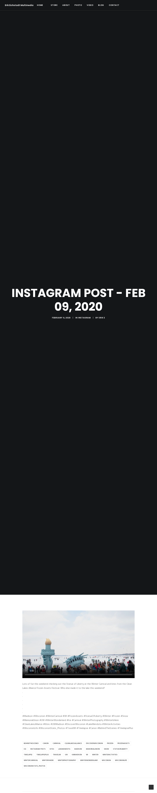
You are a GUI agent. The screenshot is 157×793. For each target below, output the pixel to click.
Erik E (102, 317)
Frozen (110, 743)
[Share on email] (94, 785)
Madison (78, 749)
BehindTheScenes (31, 743)
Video (90, 5)
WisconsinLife (121, 760)
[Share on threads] (70, 785)
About (66, 5)
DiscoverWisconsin (94, 743)
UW (66, 754)
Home (40, 5)
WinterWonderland (89, 760)
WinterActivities (110, 754)
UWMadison (77, 754)
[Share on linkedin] (78, 785)
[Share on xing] (90, 785)
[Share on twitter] (66, 785)
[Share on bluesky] (86, 785)
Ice (25, 749)
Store (54, 5)
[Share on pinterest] (74, 785)
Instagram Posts (38, 749)
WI (87, 754)
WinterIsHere (48, 760)
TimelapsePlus (42, 754)
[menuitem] (40, 5)
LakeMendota (64, 749)
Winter (95, 754)
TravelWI (57, 754)
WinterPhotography (67, 760)
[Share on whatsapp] (82, 785)
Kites (52, 749)
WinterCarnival (31, 760)
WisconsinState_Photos (34, 766)
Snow (106, 749)
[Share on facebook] (62, 785)
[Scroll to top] (151, 787)
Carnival (57, 743)
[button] (127, 5)
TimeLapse (28, 754)
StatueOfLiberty (120, 749)
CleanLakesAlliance (73, 743)
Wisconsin (106, 760)
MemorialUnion (93, 749)
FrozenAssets (123, 743)
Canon (46, 743)
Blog (101, 5)
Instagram (84, 317)
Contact (114, 5)
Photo (78, 5)
